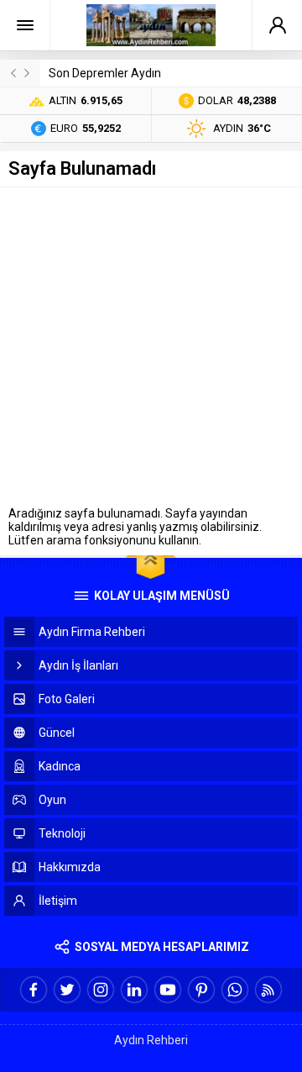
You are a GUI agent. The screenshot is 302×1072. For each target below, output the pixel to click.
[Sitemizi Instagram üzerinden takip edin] (100, 989)
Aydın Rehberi (151, 1040)
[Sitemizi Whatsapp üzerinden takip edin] (234, 989)
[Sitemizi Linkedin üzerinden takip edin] (134, 989)
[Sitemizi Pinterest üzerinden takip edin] (201, 989)
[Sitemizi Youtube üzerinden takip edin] (167, 989)
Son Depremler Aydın (105, 73)
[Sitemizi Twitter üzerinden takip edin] (67, 989)
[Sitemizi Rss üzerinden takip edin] (268, 989)
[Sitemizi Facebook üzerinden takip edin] (33, 989)
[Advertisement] (151, 347)
